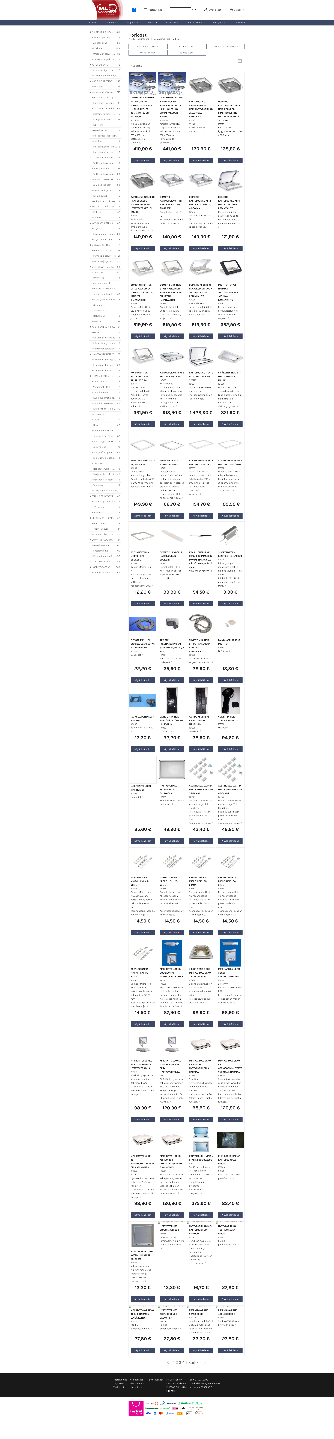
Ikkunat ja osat (186, 46)
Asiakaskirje (172, 22)
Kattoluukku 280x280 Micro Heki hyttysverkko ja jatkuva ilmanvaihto (201, 109)
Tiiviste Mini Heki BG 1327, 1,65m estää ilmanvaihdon (142, 644)
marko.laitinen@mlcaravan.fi (205, 1383)
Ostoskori (240, 22)
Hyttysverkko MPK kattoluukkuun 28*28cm (142, 1255)
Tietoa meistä (137, 1383)
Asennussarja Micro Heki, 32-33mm (140, 973)
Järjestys (137, 65)
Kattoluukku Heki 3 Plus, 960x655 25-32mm (201, 376)
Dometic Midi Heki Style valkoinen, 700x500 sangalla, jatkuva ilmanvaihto (142, 292)
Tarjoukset (132, 22)
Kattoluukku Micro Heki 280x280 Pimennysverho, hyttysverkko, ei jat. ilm (143, 204)
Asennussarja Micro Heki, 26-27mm (169, 881)
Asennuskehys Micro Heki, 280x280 (140, 556)
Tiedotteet (151, 22)
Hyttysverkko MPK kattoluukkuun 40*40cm (200, 1230)
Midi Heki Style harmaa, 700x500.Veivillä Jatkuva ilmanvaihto (228, 292)
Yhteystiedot (219, 22)
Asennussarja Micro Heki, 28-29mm (198, 881)
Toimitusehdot (195, 22)
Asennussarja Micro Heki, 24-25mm (140, 881)
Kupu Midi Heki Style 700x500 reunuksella (139, 376)
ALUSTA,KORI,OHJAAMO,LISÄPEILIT (154, 39)
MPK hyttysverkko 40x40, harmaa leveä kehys (142, 1314)
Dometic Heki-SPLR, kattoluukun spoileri (171, 556)
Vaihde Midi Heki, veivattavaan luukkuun (199, 720)
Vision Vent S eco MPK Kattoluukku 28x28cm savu (200, 973)
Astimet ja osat (186, 52)
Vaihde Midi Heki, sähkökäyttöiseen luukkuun (171, 720)
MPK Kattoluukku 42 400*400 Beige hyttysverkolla (141, 1064)
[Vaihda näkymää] (240, 61)
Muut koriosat (147, 52)
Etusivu (93, 22)
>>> (203, 1362)
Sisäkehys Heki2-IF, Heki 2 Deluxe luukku (229, 376)
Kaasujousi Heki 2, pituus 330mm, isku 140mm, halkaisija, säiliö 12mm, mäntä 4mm (201, 560)
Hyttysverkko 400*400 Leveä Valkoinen (168, 1314)
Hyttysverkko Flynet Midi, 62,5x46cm (168, 789)
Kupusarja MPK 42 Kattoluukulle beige (229, 1160)
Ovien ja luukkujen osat (225, 46)
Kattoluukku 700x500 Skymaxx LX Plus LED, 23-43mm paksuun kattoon (141, 109)
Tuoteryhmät (111, 22)
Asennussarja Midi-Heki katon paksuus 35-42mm (201, 789)
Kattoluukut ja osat (147, 46)
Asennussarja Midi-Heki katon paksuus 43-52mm (230, 789)
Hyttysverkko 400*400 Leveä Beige (227, 1230)
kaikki (194, 1362)
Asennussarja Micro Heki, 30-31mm (227, 881)
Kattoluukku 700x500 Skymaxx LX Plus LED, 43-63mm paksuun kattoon (170, 109)
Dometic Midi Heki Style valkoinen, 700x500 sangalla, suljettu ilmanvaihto (171, 292)
